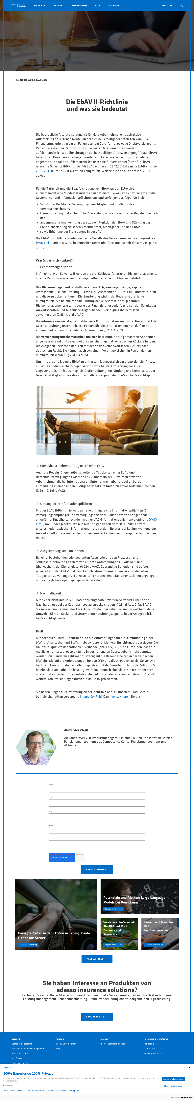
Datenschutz (150, 1048)
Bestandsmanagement (22, 1044)
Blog (58, 1048)
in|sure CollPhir (90, 696)
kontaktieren (120, 696)
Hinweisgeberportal (153, 1053)
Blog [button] (97, 5)
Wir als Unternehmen (66, 1044)
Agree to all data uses (173, 1079)
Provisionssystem (20, 1053)
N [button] (182, 6)
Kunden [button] (58, 5)
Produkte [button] (39, 5)
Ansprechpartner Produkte (112, 1044)
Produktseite (95, 1016)
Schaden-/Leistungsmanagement (28, 1048)
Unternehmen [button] (79, 5)
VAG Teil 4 (44, 243)
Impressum (149, 1044)
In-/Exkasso (17, 1058)
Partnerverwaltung (21, 1063)
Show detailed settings (13, 1090)
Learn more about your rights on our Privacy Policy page (53, 1090)
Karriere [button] (114, 5)
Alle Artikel (95, 959)
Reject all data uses (173, 1086)
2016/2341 (43, 171)
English (7, 1068)
